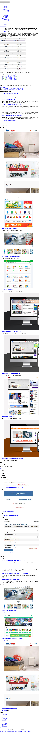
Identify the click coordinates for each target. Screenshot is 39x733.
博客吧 (9, 729)
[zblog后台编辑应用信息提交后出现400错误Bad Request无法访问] (17, 485)
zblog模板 (5, 6)
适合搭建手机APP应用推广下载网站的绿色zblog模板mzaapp (12, 638)
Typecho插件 (6, 16)
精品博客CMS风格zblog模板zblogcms (8, 416)
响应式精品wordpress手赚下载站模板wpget (9, 228)
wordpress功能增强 (4, 723)
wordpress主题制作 (4, 726)
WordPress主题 (6, 10)
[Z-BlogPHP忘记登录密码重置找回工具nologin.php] (18, 509)
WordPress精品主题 (7, 20)
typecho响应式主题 (4, 714)
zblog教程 (5, 8)
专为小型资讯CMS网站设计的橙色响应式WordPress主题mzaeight (13, 458)
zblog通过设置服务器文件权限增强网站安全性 (10, 515)
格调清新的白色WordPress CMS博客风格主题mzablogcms (12, 373)
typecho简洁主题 (4, 722)
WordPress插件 (6, 11)
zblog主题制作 (2, 87)
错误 (2, 715)
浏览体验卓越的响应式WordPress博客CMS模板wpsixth (11, 331)
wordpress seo (4, 720)
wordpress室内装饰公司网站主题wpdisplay (9, 708)
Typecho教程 (6, 17)
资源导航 (5, 23)
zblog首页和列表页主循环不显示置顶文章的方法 (10, 120)
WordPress (19, 729)
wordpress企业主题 (4, 718)
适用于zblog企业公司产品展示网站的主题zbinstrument (11, 256)
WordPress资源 (4, 9)
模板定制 (5, 24)
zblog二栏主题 (4, 719)
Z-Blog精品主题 (6, 19)
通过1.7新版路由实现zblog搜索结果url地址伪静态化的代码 (12, 115)
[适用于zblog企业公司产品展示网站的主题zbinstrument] (18, 254)
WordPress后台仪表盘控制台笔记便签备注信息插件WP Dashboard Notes (14, 560)
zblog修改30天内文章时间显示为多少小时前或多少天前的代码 (14, 88)
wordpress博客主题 (4, 724)
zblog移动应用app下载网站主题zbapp (8, 289)
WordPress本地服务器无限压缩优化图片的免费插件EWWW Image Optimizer (15, 573)
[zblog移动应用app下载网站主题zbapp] (18, 287)
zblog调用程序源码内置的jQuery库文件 (8, 99)
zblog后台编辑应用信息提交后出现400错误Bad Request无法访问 (13, 487)
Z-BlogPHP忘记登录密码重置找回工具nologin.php (10, 511)
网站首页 (3, 3)
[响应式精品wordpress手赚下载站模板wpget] (18, 226)
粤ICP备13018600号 (3, 731)
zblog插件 (5, 7)
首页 (1, 26)
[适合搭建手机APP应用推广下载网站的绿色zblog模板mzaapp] (18, 636)
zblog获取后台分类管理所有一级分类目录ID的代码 (10, 93)
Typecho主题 (6, 15)
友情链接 (29, 731)
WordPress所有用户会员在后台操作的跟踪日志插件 (11, 579)
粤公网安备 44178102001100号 (23, 731)
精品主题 (3, 18)
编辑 (2, 717)
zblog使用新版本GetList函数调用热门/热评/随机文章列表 (13, 89)
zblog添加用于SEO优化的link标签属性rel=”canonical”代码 (12, 104)
